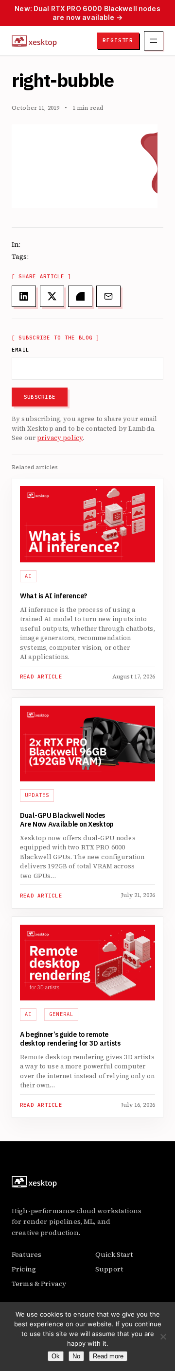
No (76, 1356)
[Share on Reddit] (80, 296)
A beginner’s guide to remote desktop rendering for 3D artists (71, 1039)
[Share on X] (52, 296)
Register (118, 40)
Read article (41, 677)
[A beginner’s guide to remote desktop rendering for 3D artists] (87, 962)
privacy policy (60, 438)
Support (109, 1269)
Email (20, 350)
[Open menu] (153, 41)
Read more (108, 1356)
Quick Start (114, 1254)
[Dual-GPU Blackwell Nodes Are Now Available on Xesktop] (87, 743)
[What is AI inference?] (87, 524)
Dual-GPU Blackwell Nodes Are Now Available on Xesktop (67, 820)
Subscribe (39, 396)
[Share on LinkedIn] (24, 296)
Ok (56, 1356)
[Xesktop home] (34, 41)
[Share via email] (108, 296)
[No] (163, 1336)
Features (26, 1254)
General (61, 1014)
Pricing (24, 1269)
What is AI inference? (53, 596)
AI (28, 576)
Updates (37, 795)
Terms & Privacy (39, 1283)
